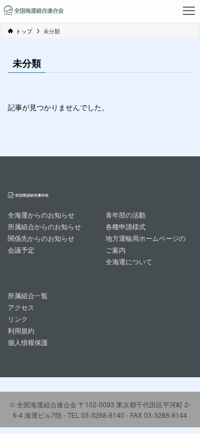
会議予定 (21, 249)
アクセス (21, 307)
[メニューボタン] (189, 11)
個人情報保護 (28, 342)
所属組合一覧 (28, 295)
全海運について (129, 261)
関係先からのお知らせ (41, 238)
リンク (18, 318)
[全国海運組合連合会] (33, 11)
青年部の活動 (126, 214)
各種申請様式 (126, 226)
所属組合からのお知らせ (44, 226)
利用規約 (21, 330)
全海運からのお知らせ (41, 214)
